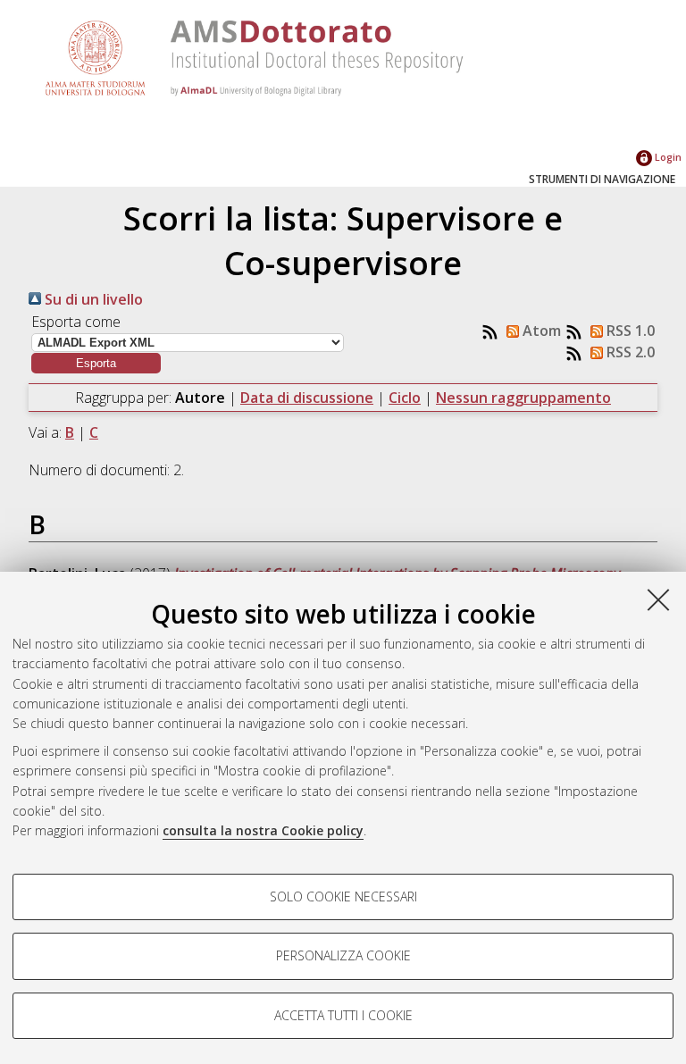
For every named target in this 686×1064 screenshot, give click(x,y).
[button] (96, 363)
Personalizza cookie (343, 955)
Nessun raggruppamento (523, 397)
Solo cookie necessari (343, 896)
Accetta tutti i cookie (343, 1015)
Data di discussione (306, 397)
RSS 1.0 (629, 330)
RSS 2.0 (629, 352)
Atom (540, 330)
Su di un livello (92, 299)
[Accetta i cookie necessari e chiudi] (658, 599)
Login (667, 156)
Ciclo (405, 397)
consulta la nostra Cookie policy (263, 830)
